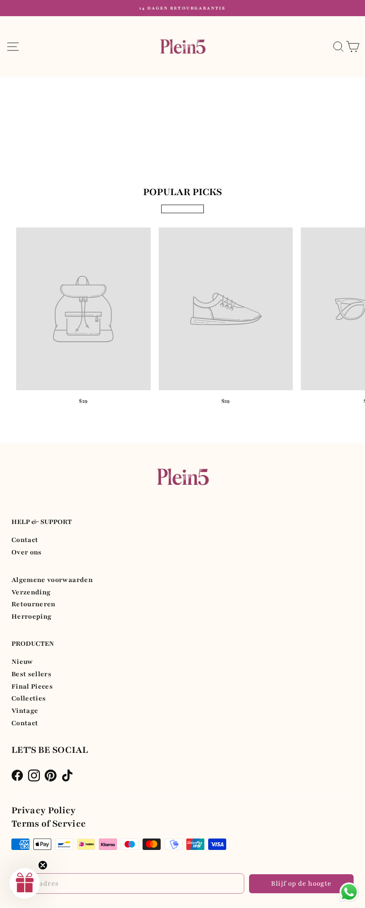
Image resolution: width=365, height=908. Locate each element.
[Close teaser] (43, 865)
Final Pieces (32, 686)
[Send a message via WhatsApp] (349, 892)
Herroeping (31, 616)
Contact (24, 539)
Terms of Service (48, 824)
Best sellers (31, 674)
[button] (25, 883)
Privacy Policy (43, 810)
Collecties (28, 698)
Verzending (30, 592)
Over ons (26, 552)
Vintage (24, 710)
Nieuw (22, 661)
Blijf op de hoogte (301, 883)
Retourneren (33, 604)
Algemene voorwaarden (52, 579)
